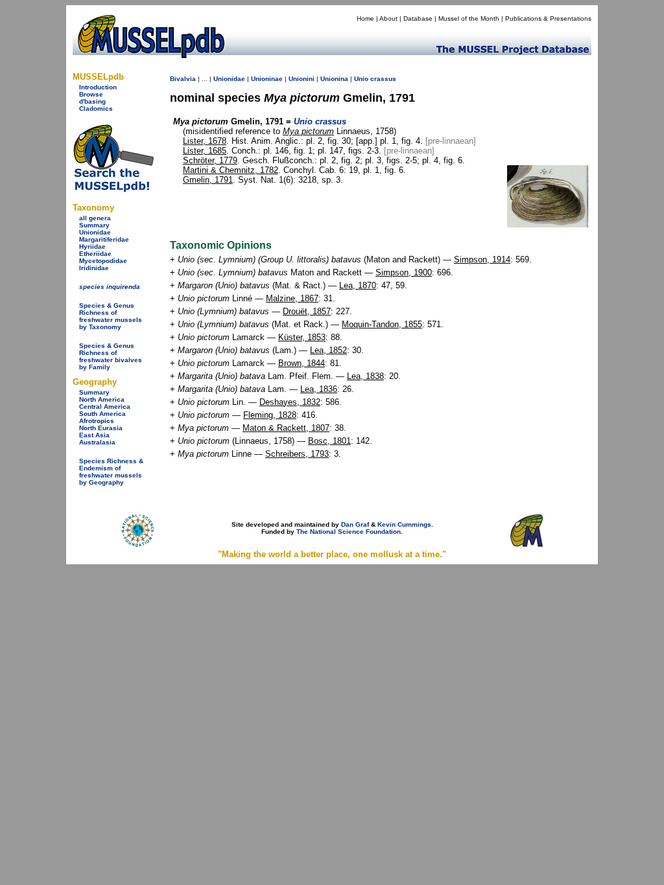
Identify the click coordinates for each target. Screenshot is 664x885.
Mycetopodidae (103, 260)
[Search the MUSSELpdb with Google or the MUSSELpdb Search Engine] (113, 189)
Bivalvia (183, 78)
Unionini (301, 78)
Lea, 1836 (318, 389)
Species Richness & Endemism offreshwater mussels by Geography (111, 471)
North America (101, 399)
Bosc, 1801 (329, 441)
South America (102, 413)
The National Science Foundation (348, 531)
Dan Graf (355, 524)
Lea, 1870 (357, 285)
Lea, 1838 (365, 376)
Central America (104, 406)
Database (418, 18)
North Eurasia (101, 427)
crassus (383, 78)
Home (365, 18)
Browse (91, 94)
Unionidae (95, 232)
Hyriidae (92, 246)
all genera (95, 218)
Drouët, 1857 (307, 311)
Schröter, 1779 (210, 160)
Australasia (97, 442)
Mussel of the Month (468, 18)
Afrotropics (96, 420)
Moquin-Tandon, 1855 (382, 324)
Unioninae (267, 78)
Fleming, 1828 (269, 415)
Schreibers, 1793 (297, 454)
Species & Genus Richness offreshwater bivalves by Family (110, 356)
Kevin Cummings (404, 524)
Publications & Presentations (548, 18)
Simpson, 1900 (403, 272)
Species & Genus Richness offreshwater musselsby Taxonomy (110, 316)
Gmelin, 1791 (208, 180)
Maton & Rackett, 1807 (286, 428)
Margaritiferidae (104, 239)
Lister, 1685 (204, 150)
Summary (94, 225)
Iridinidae (94, 267)
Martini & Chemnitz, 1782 (230, 170)
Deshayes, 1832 (289, 402)
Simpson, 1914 (482, 259)
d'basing (92, 101)
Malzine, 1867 (292, 298)
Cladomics (96, 108)
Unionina (334, 78)
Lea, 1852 (328, 350)
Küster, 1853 (302, 337)
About (388, 18)
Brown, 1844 (301, 363)
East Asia (94, 435)
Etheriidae (95, 253)
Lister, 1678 (204, 141)
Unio (361, 78)
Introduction (98, 87)
